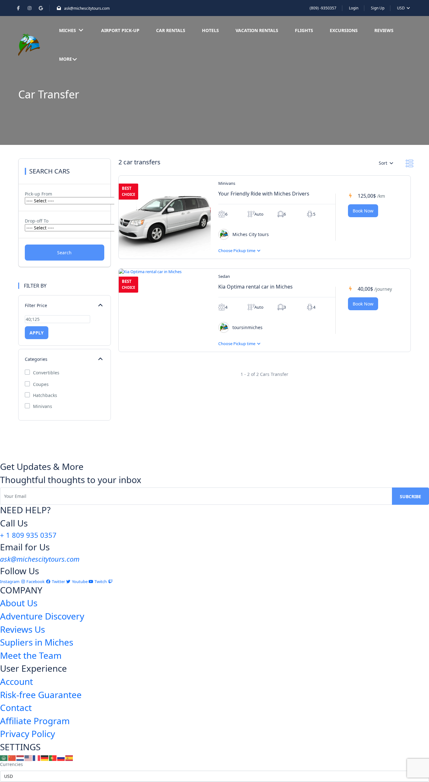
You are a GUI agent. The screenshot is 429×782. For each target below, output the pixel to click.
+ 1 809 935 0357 (28, 535)
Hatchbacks (45, 395)
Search (64, 253)
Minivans (42, 406)
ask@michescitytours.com (87, 8)
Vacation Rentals (257, 30)
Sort (383, 163)
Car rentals (170, 30)
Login (353, 8)
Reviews (384, 30)
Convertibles (46, 372)
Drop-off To (36, 221)
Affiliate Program (35, 721)
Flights (304, 30)
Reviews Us (22, 629)
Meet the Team (31, 655)
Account (16, 681)
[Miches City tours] (223, 234)
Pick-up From (38, 194)
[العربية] (4, 758)
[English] (28, 758)
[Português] (53, 758)
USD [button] (401, 8)
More (65, 59)
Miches (67, 30)
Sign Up (377, 8)
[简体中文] (12, 758)
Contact (16, 707)
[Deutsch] (45, 758)
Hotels (210, 30)
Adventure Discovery (42, 616)
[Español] (69, 758)
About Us (18, 603)
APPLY (37, 333)
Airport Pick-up (120, 30)
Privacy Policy (27, 734)
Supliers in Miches (36, 642)
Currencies (11, 764)
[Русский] (61, 758)
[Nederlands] (20, 758)
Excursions (344, 30)
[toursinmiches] (223, 327)
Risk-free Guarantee (41, 695)
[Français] (37, 758)
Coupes (41, 384)
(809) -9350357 (323, 8)
